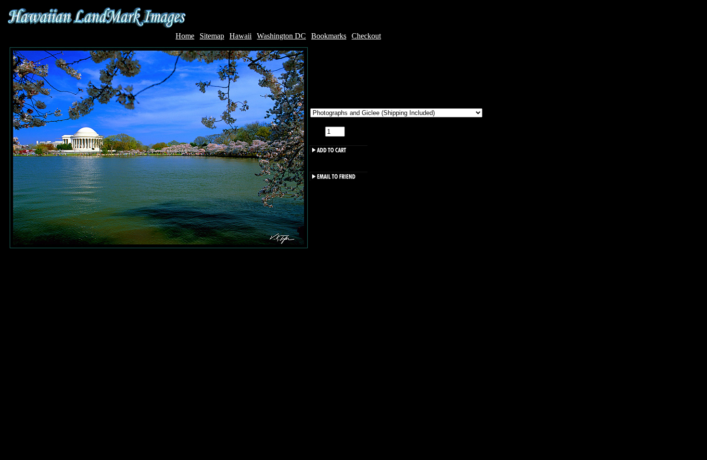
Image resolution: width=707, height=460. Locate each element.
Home (185, 36)
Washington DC (281, 36)
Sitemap (212, 36)
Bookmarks (328, 36)
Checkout (366, 36)
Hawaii (240, 36)
